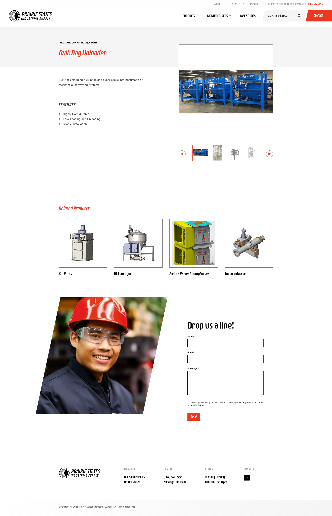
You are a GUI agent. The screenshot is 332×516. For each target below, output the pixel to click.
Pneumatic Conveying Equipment (78, 42)
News (235, 4)
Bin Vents (65, 273)
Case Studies (248, 16)
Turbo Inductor (235, 273)
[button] (182, 153)
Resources (255, 4)
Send (194, 417)
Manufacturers (217, 16)
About (217, 4)
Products (189, 16)
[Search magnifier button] (299, 15)
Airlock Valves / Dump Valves (189, 273)
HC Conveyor (123, 273)
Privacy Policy (246, 402)
